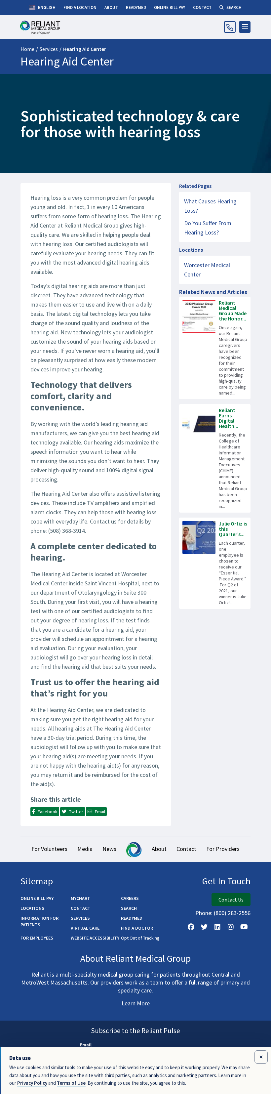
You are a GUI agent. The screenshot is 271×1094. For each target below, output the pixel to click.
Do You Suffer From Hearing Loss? (207, 227)
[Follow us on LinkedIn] (217, 927)
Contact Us (231, 899)
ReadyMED (131, 918)
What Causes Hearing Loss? (210, 205)
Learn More (136, 1003)
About (159, 849)
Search (129, 908)
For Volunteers (49, 849)
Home (27, 49)
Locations (32, 908)
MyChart (80, 898)
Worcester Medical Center (207, 269)
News (109, 849)
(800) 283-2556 (232, 913)
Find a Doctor (137, 928)
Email (86, 1044)
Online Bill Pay (37, 898)
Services (49, 49)
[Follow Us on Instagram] (230, 927)
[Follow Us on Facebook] (191, 927)
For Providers (223, 849)
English (46, 7)
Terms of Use (71, 1083)
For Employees (36, 938)
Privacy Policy (32, 1083)
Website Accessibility (95, 938)
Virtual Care (85, 928)
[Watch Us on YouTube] (244, 927)
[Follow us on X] (204, 927)
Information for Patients (39, 921)
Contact (186, 849)
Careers (130, 898)
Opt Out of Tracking (140, 938)
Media (85, 849)
